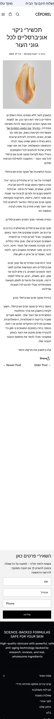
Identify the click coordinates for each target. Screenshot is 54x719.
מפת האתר (45, 675)
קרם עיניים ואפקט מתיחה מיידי (33, 684)
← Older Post (42, 365)
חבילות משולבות (41, 689)
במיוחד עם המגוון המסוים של (23, 128)
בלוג (48, 712)
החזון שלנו (45, 707)
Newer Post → (12, 365)
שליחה (27, 614)
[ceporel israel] (43, 14)
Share (43, 358)
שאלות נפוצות (43, 695)
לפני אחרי (45, 701)
